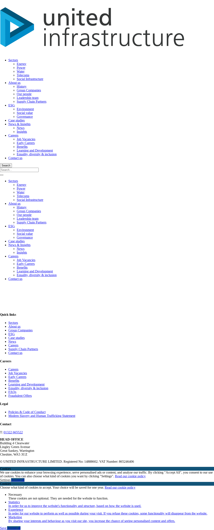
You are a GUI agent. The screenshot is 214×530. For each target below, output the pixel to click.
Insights (22, 131)
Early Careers (26, 143)
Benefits (22, 146)
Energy (21, 64)
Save (3, 528)
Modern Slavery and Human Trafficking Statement (41, 416)
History (22, 86)
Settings (5, 480)
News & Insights (19, 124)
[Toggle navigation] (1, 175)
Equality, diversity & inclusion (37, 154)
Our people (24, 94)
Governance (25, 116)
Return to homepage (13, 327)
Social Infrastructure (30, 79)
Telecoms (23, 75)
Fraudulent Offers (20, 395)
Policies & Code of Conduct (27, 412)
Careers (13, 135)
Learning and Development (35, 150)
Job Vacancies (26, 139)
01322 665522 (13, 432)
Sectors (13, 60)
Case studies (16, 120)
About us (14, 82)
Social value (25, 113)
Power (21, 67)
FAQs (12, 392)
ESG (11, 105)
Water (20, 71)
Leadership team (27, 98)
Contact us (15, 158)
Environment (25, 109)
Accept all (17, 480)
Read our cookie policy (130, 476)
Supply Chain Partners (31, 101)
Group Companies (29, 90)
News (20, 128)
